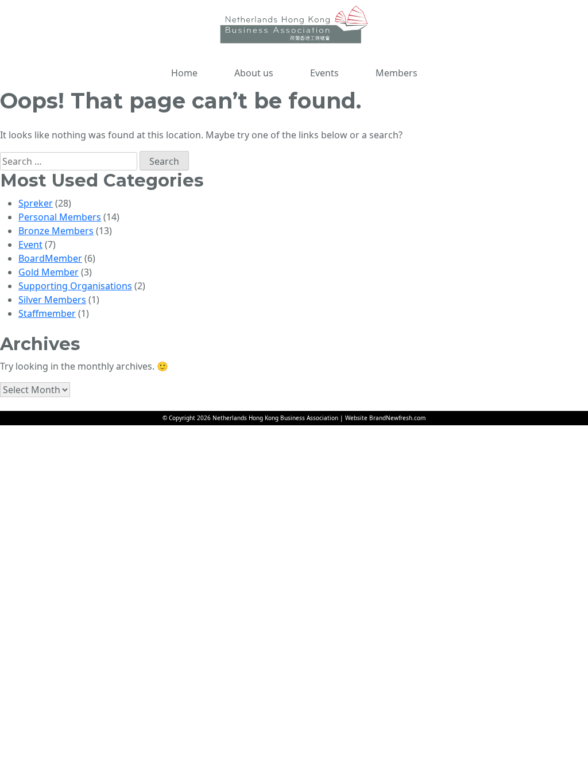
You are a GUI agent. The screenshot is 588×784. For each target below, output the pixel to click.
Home (184, 73)
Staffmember (47, 313)
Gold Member (48, 272)
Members (396, 73)
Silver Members (52, 299)
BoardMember (50, 258)
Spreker (35, 203)
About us (253, 73)
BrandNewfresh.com (397, 418)
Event (30, 244)
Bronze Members (56, 230)
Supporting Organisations (75, 286)
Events (324, 73)
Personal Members (59, 217)
